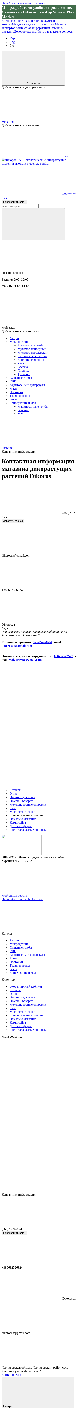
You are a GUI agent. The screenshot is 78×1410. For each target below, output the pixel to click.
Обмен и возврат (21, 801)
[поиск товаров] (33, 224)
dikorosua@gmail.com (17, 645)
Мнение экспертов (22, 811)
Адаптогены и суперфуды (27, 385)
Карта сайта (18, 822)
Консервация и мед (23, 403)
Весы (13, 399)
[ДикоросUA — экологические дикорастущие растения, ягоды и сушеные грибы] (22, 853)
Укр (12, 38)
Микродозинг (19, 341)
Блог (52, 24)
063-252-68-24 (42, 642)
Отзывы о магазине (23, 819)
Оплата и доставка (33, 20)
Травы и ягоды (20, 395)
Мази (13, 388)
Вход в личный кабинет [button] (26, 986)
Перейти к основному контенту (23, 3)
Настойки (16, 392)
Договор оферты (25, 31)
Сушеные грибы (21, 377)
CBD (13, 381)
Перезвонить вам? (14, 201)
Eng (12, 42)
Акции (14, 338)
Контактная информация (32, 28)
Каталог (7, 20)
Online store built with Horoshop (22, 899)
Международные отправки (30, 24)
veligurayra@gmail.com (25, 659)
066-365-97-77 (63, 656)
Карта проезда (11, 1374)
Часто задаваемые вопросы (55, 31)
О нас (16, 20)
